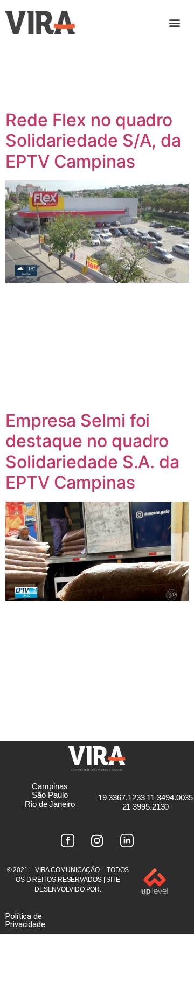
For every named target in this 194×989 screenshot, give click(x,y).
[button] (175, 22)
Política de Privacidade (25, 920)
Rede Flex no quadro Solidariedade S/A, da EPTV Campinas (93, 140)
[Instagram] (97, 840)
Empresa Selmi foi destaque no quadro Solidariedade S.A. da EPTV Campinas (92, 451)
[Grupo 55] (67, 840)
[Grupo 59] (126, 840)
